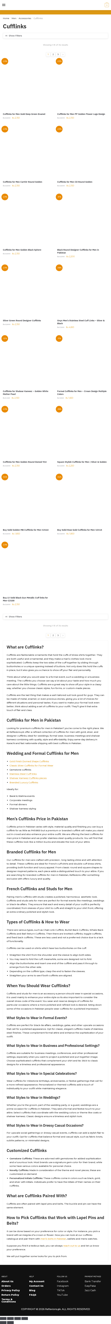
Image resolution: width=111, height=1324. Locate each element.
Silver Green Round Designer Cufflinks (22, 320)
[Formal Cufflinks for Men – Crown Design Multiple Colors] (82, 362)
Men (14, 18)
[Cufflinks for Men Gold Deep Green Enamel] (28, 84)
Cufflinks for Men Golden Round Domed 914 (25, 462)
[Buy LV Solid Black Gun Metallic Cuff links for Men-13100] (28, 568)
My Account (36, 1281)
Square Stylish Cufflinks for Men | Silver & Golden (82, 462)
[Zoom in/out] (3, 1318)
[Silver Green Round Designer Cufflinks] (28, 291)
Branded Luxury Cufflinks (24, 782)
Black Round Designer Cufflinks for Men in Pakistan (78, 251)
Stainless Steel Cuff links (23, 774)
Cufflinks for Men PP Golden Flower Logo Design (81, 114)
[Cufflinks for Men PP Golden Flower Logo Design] (82, 84)
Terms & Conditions (8, 1300)
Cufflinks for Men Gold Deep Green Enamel (24, 114)
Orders (6, 1286)
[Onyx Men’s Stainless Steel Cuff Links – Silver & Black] (82, 291)
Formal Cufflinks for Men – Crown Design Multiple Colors (82, 392)
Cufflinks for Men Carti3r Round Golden (22, 181)
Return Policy (10, 1294)
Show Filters (15, 35)
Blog (32, 1290)
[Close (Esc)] (24, 1318)
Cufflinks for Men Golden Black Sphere (22, 249)
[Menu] (4, 5)
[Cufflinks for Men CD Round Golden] (82, 152)
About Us (7, 1281)
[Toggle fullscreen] (10, 1318)
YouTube (62, 1294)
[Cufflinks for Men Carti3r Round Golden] (28, 152)
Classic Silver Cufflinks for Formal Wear (31, 765)
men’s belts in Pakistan (53, 1238)
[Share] (17, 1318)
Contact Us (36, 1286)
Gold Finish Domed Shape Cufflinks (29, 761)
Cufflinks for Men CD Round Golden (74, 181)
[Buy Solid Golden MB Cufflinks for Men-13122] (28, 500)
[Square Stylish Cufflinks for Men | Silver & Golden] (82, 432)
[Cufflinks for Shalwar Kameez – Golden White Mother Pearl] (28, 362)
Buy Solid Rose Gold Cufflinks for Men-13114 (79, 529)
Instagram (63, 1286)
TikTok (61, 1290)
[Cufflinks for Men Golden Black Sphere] (28, 220)
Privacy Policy (10, 1290)
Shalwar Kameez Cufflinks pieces (28, 778)
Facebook (62, 1281)
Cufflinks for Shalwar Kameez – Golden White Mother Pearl (25, 392)
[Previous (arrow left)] (3, 1322)
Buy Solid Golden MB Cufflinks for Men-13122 (26, 529)
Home (6, 18)
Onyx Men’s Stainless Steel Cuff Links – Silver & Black (81, 322)
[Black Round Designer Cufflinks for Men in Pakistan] (82, 220)
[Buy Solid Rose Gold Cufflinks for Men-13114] (82, 500)
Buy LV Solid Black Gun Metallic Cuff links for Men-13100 (25, 599)
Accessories (25, 18)
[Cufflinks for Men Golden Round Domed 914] (28, 432)
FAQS (32, 1294)
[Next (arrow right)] (10, 1322)
